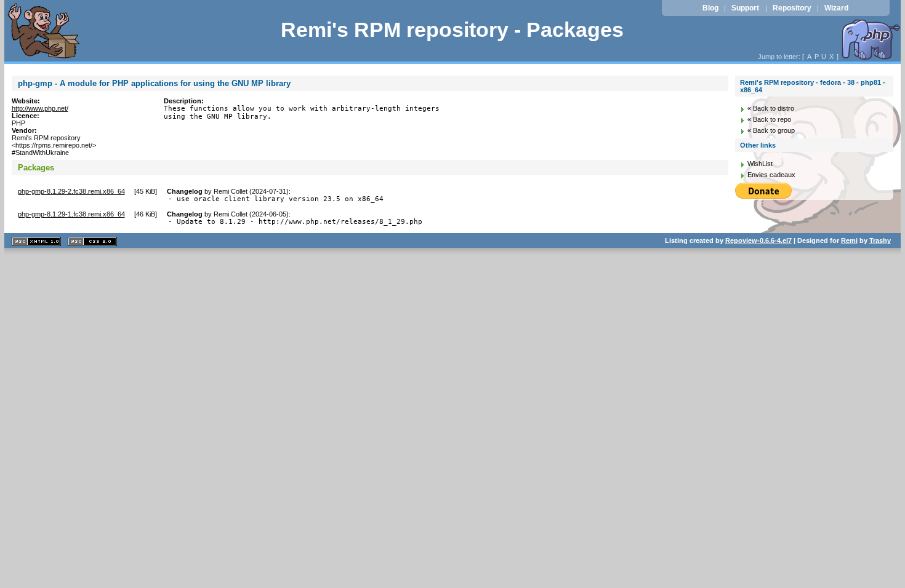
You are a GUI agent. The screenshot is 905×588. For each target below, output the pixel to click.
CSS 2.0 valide (92, 241)
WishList (760, 163)
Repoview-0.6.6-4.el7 (758, 240)
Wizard (836, 8)
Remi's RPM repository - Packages (452, 29)
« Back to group (771, 130)
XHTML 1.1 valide (36, 241)
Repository (792, 8)
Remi (849, 240)
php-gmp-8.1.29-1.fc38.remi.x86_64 (71, 214)
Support (745, 8)
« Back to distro (770, 108)
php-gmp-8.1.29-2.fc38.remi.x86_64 (71, 191)
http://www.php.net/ (40, 108)
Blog (710, 8)
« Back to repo (769, 119)
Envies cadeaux (771, 174)
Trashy (880, 240)
